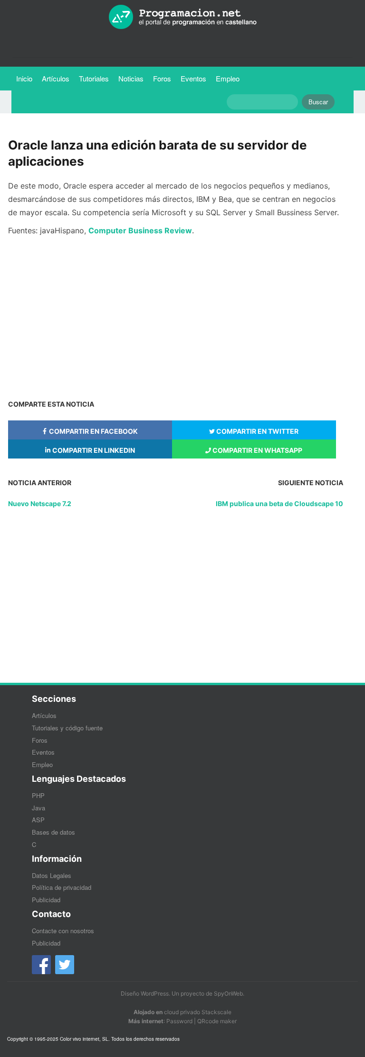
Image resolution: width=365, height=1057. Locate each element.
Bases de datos (53, 832)
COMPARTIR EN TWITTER (256, 431)
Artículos (55, 78)
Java (38, 807)
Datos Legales (51, 875)
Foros (162, 78)
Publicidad (46, 899)
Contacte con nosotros (63, 930)
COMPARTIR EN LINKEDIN (93, 450)
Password (179, 1021)
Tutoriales (96, 78)
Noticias (131, 78)
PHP (38, 795)
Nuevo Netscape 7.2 (39, 503)
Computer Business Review (140, 230)
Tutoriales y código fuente (67, 727)
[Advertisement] (175, 315)
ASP (38, 819)
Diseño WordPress (145, 993)
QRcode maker (217, 1021)
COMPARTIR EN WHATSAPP (256, 450)
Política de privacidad (61, 887)
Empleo (228, 78)
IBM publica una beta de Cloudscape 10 (279, 503)
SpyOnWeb (228, 993)
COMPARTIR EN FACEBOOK (93, 431)
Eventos (193, 78)
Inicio (24, 78)
